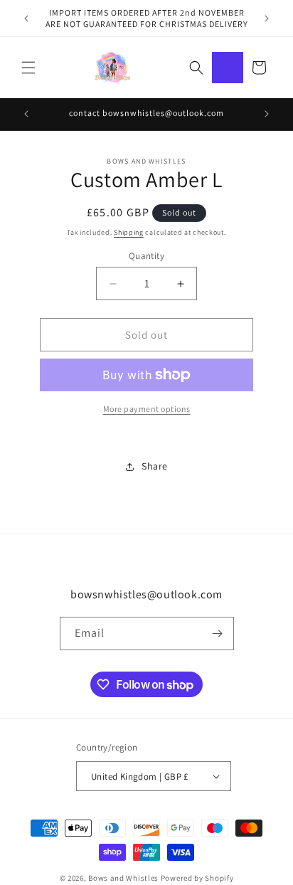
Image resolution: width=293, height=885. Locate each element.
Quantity (146, 256)
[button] (28, 67)
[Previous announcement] (26, 18)
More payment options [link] (147, 408)
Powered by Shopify (197, 878)
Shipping (129, 232)
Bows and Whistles (124, 878)
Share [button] (155, 466)
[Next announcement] (266, 18)
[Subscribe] (217, 633)
